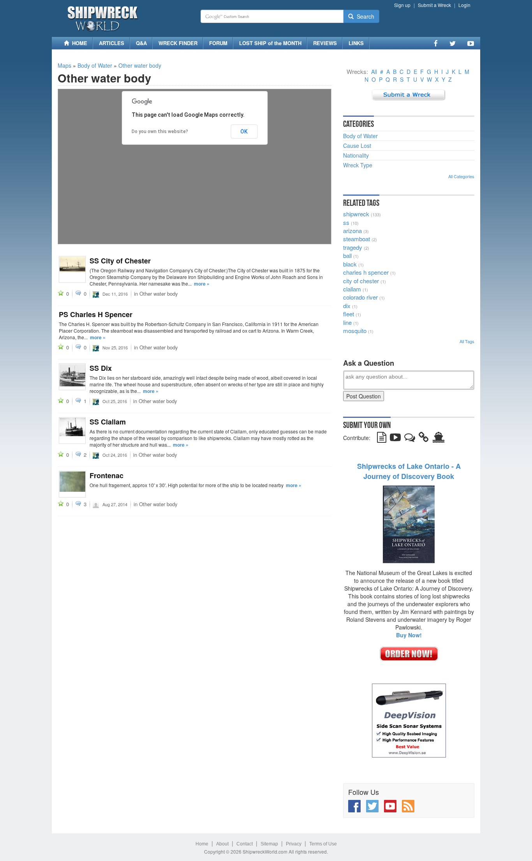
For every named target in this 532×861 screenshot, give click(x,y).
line (347, 322)
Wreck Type (357, 165)
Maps (64, 65)
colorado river (360, 297)
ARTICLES (111, 43)
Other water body (139, 65)
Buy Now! (409, 635)
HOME (78, 43)
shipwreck (356, 214)
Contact (244, 844)
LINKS (356, 43)
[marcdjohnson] (96, 504)
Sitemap (269, 844)
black (350, 264)
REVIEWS (325, 43)
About (222, 844)
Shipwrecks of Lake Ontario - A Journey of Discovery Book (409, 471)
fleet (348, 314)
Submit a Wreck (434, 5)
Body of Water (95, 65)
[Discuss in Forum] (409, 439)
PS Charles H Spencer (95, 314)
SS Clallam (108, 422)
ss (346, 222)
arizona (352, 230)
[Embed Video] (395, 439)
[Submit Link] (424, 439)
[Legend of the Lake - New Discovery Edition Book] (409, 524)
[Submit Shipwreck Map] (438, 439)
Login (464, 5)
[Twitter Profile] (453, 43)
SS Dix (101, 368)
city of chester (361, 281)
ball (347, 255)
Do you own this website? (160, 131)
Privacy (293, 844)
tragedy (352, 247)
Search (364, 16)
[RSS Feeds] (408, 806)
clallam (352, 289)
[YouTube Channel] (471, 43)
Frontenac (106, 475)
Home (202, 844)
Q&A (141, 43)
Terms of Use (323, 844)
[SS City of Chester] (72, 269)
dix (347, 306)
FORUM (218, 43)
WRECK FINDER (178, 43)
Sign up (402, 5)
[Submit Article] (381, 439)
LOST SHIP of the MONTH (270, 43)
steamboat (356, 239)
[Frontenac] (72, 484)
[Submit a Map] (409, 94)
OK (244, 131)
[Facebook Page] (436, 43)
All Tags (467, 341)
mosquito (354, 330)
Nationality (356, 155)
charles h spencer (366, 272)
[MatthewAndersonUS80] (96, 293)
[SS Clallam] (72, 430)
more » (202, 283)
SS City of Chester (120, 261)
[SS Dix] (72, 376)
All (374, 71)
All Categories (461, 176)
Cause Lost (357, 145)
